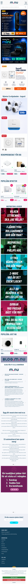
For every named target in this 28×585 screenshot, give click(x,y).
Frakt (2, 541)
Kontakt (3, 543)
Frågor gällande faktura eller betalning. (9, 534)
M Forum (3, 563)
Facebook (3, 559)
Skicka (14, 522)
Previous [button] (2, 166)
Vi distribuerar (4, 551)
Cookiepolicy (4, 547)
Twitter (2, 561)
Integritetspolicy (4, 549)
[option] (7, 166)
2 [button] (14, 464)
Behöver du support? (5, 532)
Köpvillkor (3, 539)
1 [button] (13, 464)
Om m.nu (3, 545)
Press (2, 553)
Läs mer (14, 582)
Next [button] (26, 166)
